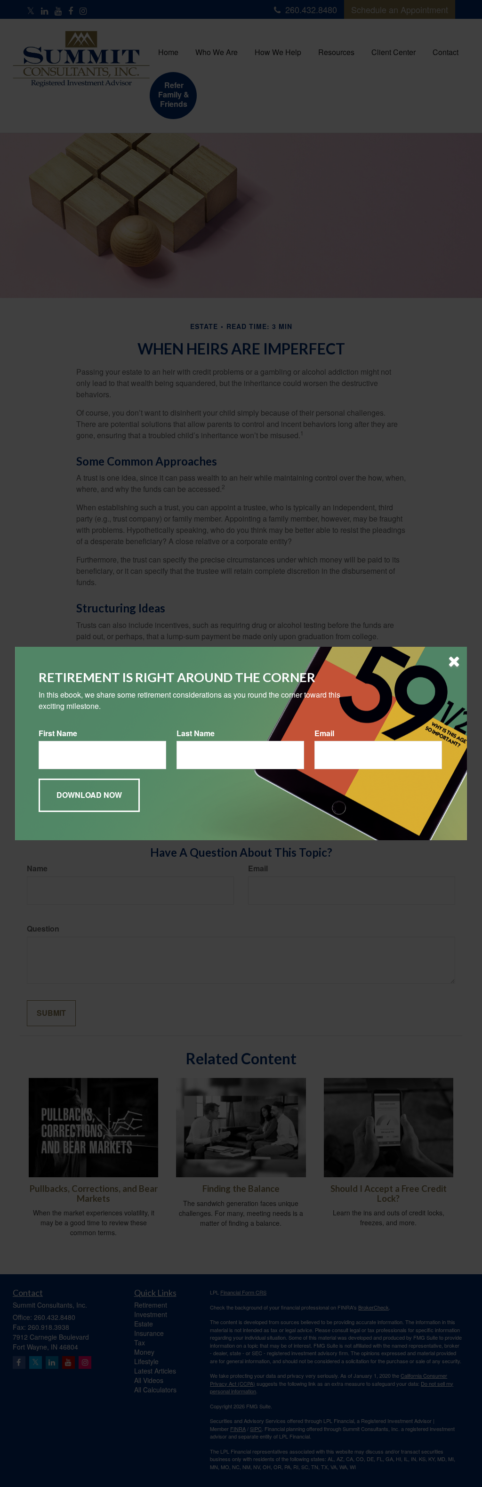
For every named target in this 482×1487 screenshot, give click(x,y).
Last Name (196, 733)
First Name (58, 733)
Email (324, 733)
